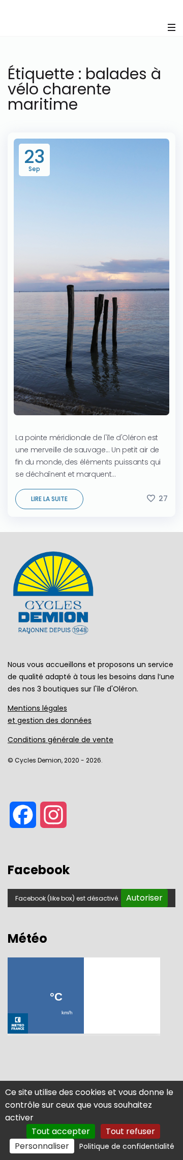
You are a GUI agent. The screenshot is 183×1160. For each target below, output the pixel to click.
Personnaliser (42, 1146)
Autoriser (144, 898)
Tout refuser (130, 1131)
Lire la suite (49, 498)
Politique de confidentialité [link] (126, 1146)
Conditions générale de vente (60, 740)
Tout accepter (61, 1131)
